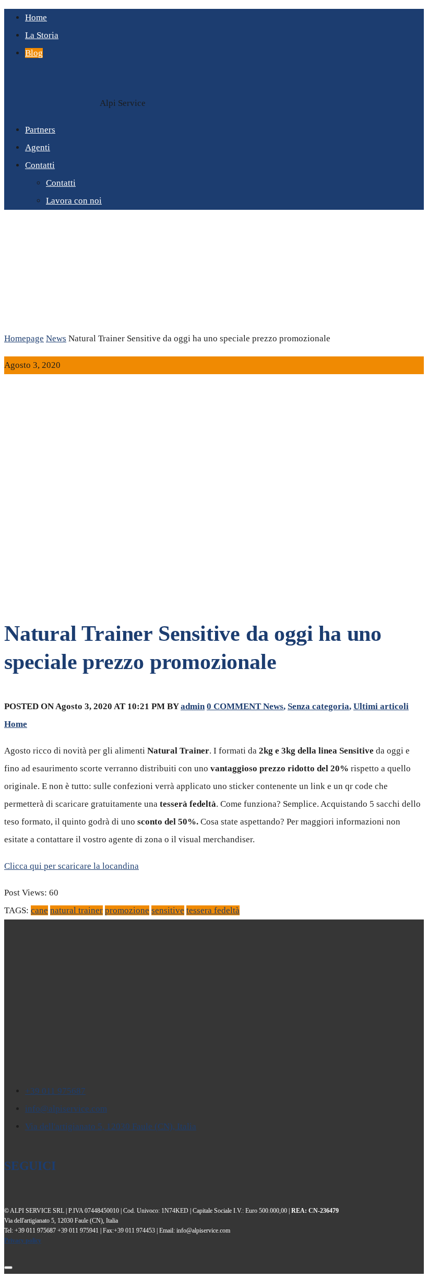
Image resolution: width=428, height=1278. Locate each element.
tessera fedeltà (213, 910)
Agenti (37, 147)
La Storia (41, 35)
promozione (127, 910)
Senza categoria (318, 706)
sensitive (167, 910)
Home (36, 17)
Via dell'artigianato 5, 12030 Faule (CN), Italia (110, 1126)
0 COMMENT (235, 706)
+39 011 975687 (55, 1091)
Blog (34, 53)
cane (39, 910)
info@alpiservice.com (66, 1109)
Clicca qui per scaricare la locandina (71, 866)
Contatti (40, 165)
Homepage (24, 338)
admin (193, 706)
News (56, 338)
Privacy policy (22, 1240)
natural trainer (76, 910)
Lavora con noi (74, 201)
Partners (40, 130)
